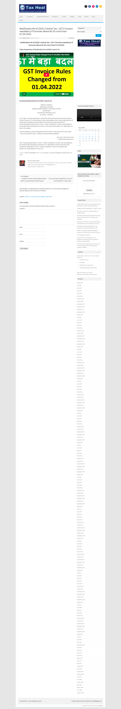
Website (22, 241)
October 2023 (80, 373)
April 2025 (79, 325)
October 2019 (80, 501)
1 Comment (71, 38)
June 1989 (79, 690)
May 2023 (79, 386)
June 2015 (79, 639)
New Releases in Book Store (86, 265)
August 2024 (80, 346)
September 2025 (81, 312)
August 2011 (80, 658)
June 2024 (79, 352)
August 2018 (80, 538)
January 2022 (80, 429)
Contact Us (79, 257)
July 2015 (79, 636)
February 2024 (80, 362)
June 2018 (79, 543)
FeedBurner (92, 193)
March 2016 (79, 615)
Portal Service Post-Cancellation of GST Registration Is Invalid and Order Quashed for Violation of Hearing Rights (88, 239)
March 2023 (79, 392)
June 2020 (79, 479)
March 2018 (79, 551)
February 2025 (80, 330)
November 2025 (81, 306)
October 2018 (80, 533)
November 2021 (81, 434)
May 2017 (79, 578)
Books (64, 16)
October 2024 (80, 341)
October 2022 (80, 405)
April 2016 (79, 612)
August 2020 (80, 474)
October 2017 (80, 565)
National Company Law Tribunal (84, 272)
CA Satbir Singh (25, 38)
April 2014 (79, 647)
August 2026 (80, 282)
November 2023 (81, 370)
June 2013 (79, 650)
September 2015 (81, 631)
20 (89, 138)
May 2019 (79, 514)
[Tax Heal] (32, 12)
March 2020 (79, 487)
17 (80, 138)
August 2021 (80, 442)
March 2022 (79, 423)
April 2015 (79, 642)
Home (20, 16)
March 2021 (79, 455)
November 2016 (81, 594)
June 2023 (79, 383)
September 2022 (81, 407)
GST (38, 152)
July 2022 (79, 413)
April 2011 (79, 663)
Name (21, 227)
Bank (80, 16)
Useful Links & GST (84, 259)
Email (21, 234)
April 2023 (79, 389)
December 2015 (80, 623)
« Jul (79, 145)
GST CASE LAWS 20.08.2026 (83, 235)
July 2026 (79, 285)
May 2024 (79, 354)
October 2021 (80, 437)
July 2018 (79, 541)
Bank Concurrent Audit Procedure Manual (87, 274)
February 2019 (80, 522)
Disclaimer (82, 262)
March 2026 (79, 296)
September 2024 (81, 344)
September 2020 (81, 471)
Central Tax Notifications (31, 152)
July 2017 (79, 573)
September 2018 (81, 535)
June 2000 (79, 679)
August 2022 (80, 410)
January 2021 (80, 461)
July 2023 (79, 381)
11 (83, 136)
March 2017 (79, 583)
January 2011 (80, 666)
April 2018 (79, 549)
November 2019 (81, 498)
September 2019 (81, 503)
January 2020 (80, 493)
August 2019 (80, 506)
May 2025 (79, 322)
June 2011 (79, 660)
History (86, 16)
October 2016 (80, 597)
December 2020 (80, 463)
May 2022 (79, 418)
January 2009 (80, 671)
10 (80, 136)
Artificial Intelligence (43, 16)
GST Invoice (45, 152)
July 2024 (79, 349)
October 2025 (80, 309)
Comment (22, 208)
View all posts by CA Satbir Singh (36, 166)
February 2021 (80, 458)
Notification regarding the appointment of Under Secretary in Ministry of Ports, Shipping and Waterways (88, 217)
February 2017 (80, 586)
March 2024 (79, 360)
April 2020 (79, 485)
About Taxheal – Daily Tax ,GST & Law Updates (88, 255)
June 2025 (79, 320)
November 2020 (81, 466)
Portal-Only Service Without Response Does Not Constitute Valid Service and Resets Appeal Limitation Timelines (88, 245)
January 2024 (80, 365)
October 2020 (80, 469)
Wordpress (100, 705)
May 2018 (79, 546)
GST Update (30, 16)
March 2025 (79, 328)
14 (92, 136)
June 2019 (79, 511)
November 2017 (81, 562)
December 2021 (80, 431)
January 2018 (80, 557)
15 (95, 136)
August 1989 (80, 687)
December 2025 (80, 304)
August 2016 (80, 602)
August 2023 (80, 378)
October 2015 (80, 628)
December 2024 (80, 336)
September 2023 (81, 375)
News (93, 16)
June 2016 (79, 607)
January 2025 (80, 333)
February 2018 (80, 554)
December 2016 (80, 591)
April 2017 (79, 581)
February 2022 (80, 426)
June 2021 (79, 447)
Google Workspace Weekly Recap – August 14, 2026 (89, 208)
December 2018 (80, 527)
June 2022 (79, 415)
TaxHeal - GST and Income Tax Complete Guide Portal (38, 196)
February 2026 (80, 298)
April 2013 (79, 652)
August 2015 (80, 634)
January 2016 (80, 620)
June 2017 (79, 575)
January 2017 (80, 589)
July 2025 (79, 317)
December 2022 (80, 399)
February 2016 (80, 618)
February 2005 (80, 674)
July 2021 (79, 445)
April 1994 (79, 684)
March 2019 (79, 519)
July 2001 (79, 676)
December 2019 (80, 495)
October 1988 (80, 692)
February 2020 (80, 490)
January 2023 (80, 397)
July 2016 (79, 605)
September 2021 (81, 439)
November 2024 (81, 338)
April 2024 (79, 357)
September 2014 (81, 644)
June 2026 (79, 288)
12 (86, 136)
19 (86, 138)
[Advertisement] (89, 74)
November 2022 (81, 402)
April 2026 (79, 293)
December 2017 (80, 559)
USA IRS (21, 20)
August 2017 (80, 570)
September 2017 (81, 567)
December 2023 (80, 368)
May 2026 (79, 290)
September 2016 (81, 599)
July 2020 (79, 477)
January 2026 (80, 301)
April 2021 (79, 453)
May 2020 (79, 482)
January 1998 (80, 682)
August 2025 (80, 314)
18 (83, 138)
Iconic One (84, 705)
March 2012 (79, 655)
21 (92, 138)
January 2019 (80, 525)
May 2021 (79, 450)
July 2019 (79, 509)
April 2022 (79, 421)
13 (89, 136)
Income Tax (55, 16)
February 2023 (80, 394)
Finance (72, 16)
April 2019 (79, 517)
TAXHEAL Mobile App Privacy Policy (88, 267)
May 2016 (79, 610)
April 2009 (79, 668)
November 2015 (81, 626)
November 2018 (81, 530)
